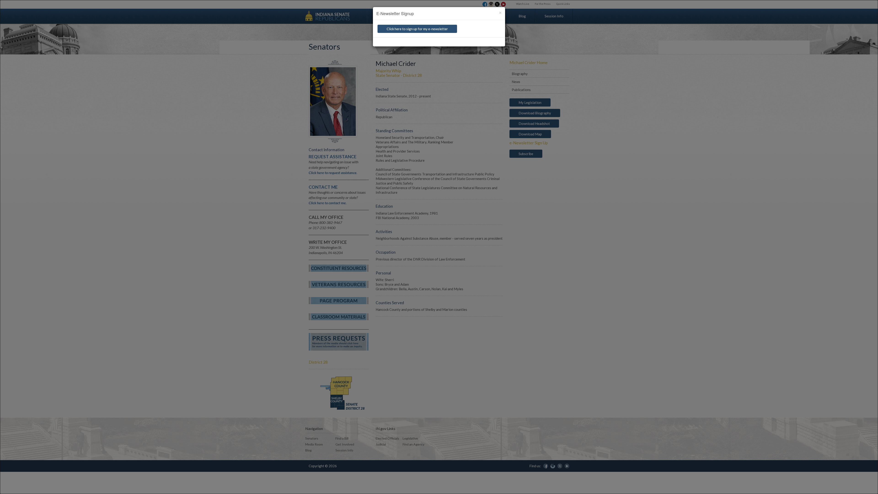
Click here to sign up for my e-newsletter (417, 29)
